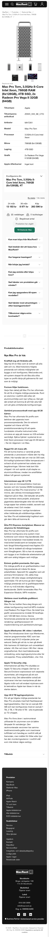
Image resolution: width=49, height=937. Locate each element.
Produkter (15, 12)
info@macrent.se (24, 906)
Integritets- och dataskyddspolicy (20, 851)
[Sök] (12, 4)
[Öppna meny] (6, 4)
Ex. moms (31, 198)
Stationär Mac (26, 12)
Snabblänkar (11, 821)
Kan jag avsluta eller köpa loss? (21, 273)
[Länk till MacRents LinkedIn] (30, 914)
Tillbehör (8, 754)
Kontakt (9, 842)
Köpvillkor (10, 845)
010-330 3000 (24, 903)
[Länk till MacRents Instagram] (24, 914)
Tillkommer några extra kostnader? (19, 314)
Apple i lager (11, 857)
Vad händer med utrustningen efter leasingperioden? (22, 304)
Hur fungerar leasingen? (20, 257)
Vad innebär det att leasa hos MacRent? (22, 248)
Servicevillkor (11, 848)
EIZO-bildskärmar (13, 816)
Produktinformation (14, 348)
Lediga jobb (11, 854)
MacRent (5, 12)
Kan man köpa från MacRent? (23, 239)
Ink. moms (41, 198)
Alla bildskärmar (12, 813)
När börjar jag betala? (19, 264)
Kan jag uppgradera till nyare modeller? (22, 293)
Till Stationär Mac (24, 230)
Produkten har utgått (24, 224)
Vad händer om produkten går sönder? (23, 283)
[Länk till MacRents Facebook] (18, 914)
